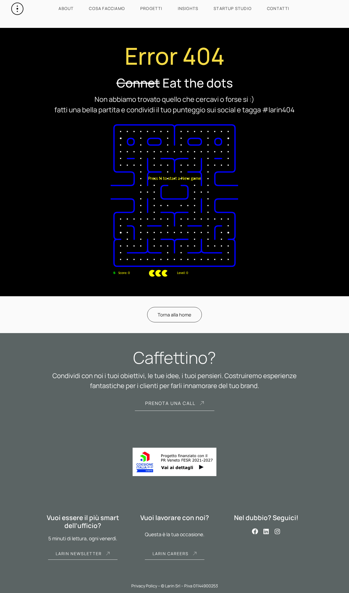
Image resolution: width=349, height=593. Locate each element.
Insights (188, 8)
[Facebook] (255, 531)
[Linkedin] (266, 531)
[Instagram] (277, 531)
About (66, 8)
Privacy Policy (144, 586)
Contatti (278, 8)
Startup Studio (233, 8)
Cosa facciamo (107, 8)
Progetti (151, 8)
